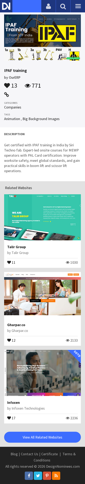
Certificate (49, 454)
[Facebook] (29, 476)
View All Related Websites (42, 437)
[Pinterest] (47, 476)
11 (13, 262)
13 (13, 83)
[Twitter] (38, 476)
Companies (12, 107)
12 (13, 340)
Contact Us (29, 454)
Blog (14, 454)
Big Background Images (41, 118)
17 (13, 418)
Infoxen (13, 402)
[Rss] (56, 476)
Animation (12, 118)
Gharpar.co (16, 324)
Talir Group (16, 246)
